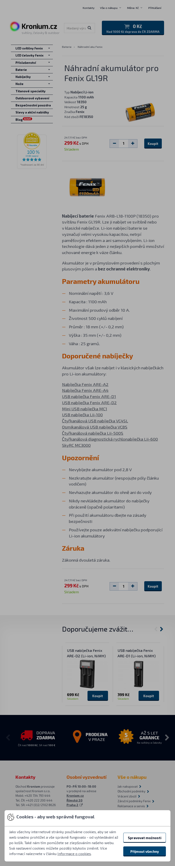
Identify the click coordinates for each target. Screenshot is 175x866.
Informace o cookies (74, 853)
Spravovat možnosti (144, 838)
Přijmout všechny (144, 851)
